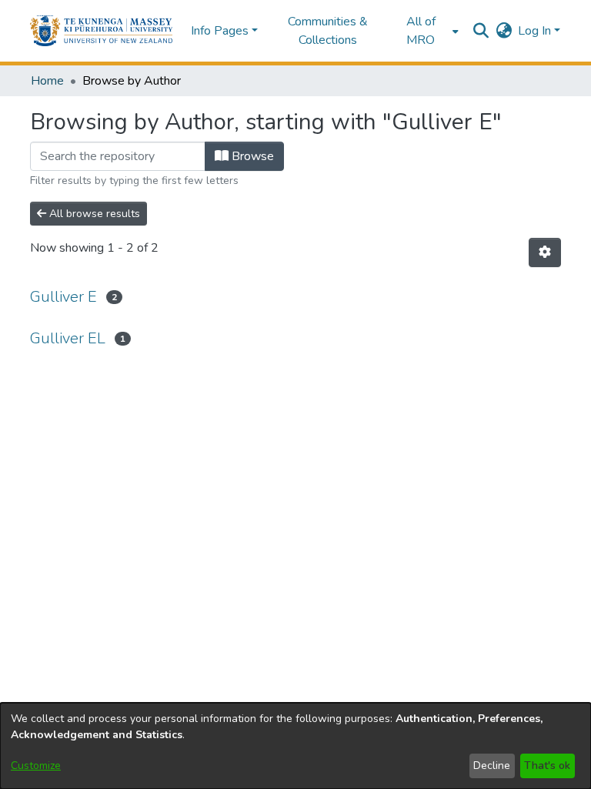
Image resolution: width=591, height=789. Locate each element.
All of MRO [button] (421, 30)
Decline (491, 765)
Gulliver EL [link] (67, 338)
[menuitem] (425, 30)
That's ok (547, 765)
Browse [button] (251, 156)
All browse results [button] (93, 213)
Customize (36, 765)
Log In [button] (536, 30)
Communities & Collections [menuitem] (328, 30)
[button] (101, 30)
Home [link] (47, 80)
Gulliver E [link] (63, 296)
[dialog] (295, 746)
